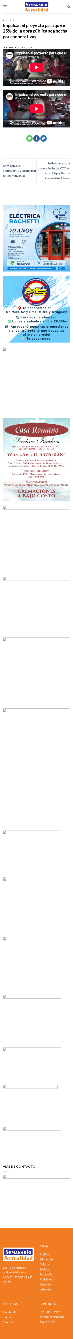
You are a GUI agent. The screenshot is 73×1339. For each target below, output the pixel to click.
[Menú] (5, 6)
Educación (46, 1259)
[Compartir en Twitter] (43, 138)
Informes (45, 1289)
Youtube (8, 1322)
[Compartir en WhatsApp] (29, 138)
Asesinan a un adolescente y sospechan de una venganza (19, 170)
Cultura (44, 1264)
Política (8, 20)
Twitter (8, 1317)
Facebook (9, 1312)
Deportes (46, 1284)
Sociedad (45, 1269)
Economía (46, 1274)
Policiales (46, 1279)
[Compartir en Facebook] (36, 138)
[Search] (68, 6)
